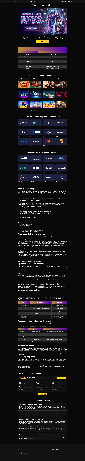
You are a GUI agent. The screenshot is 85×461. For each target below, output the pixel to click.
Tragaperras (60, 78)
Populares (23, 78)
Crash (48, 78)
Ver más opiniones (42, 394)
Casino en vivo (35, 78)
